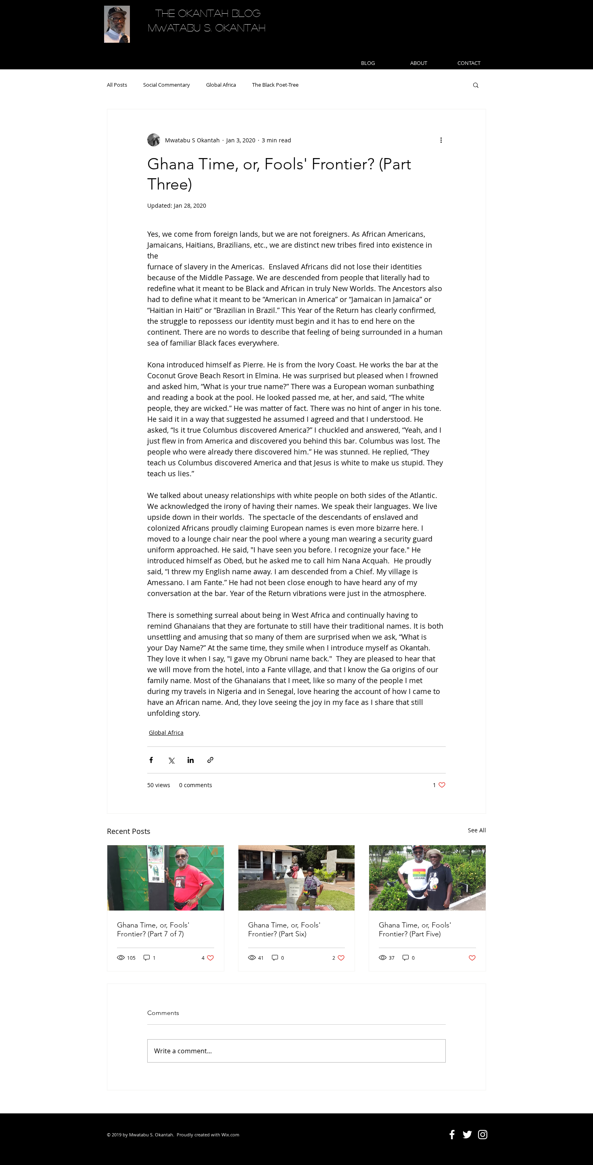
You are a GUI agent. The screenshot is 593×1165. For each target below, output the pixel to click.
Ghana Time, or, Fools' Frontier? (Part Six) (284, 929)
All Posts (117, 84)
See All (477, 830)
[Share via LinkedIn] (190, 760)
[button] (476, 84)
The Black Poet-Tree (275, 84)
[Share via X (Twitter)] (171, 760)
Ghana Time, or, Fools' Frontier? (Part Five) (415, 929)
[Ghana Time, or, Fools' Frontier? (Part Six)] (296, 878)
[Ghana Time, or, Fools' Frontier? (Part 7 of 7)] (165, 878)
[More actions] (441, 140)
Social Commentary (166, 84)
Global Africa (221, 84)
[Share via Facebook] (151, 760)
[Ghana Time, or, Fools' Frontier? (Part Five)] (427, 878)
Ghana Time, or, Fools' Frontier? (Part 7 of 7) (153, 929)
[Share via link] (210, 760)
